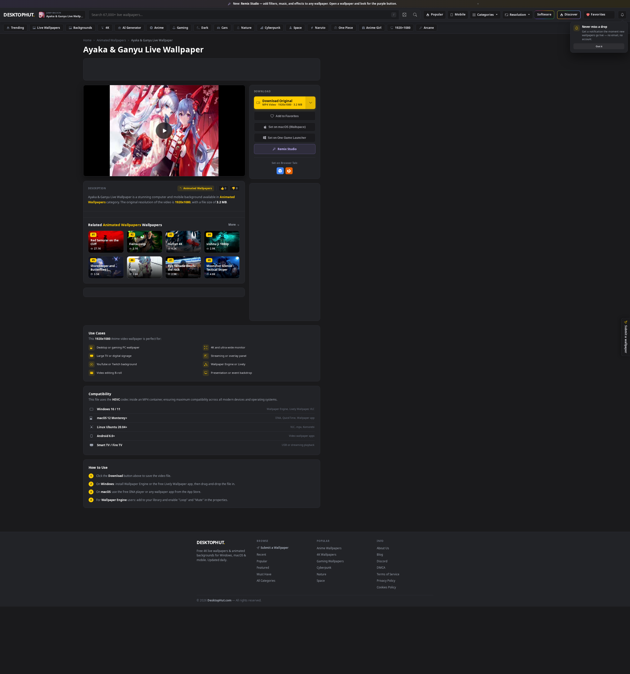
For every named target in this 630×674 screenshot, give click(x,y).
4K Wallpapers (326, 554)
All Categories (266, 580)
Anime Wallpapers (329, 548)
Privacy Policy (386, 580)
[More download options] (310, 102)
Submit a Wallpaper (274, 547)
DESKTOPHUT (211, 542)
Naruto (320, 28)
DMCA (381, 567)
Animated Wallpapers (111, 40)
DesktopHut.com (219, 600)
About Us (383, 548)
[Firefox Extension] (289, 170)
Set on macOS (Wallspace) (287, 126)
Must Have (264, 574)
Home (87, 40)
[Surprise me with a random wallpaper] (404, 14)
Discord (382, 561)
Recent (261, 554)
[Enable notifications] (622, 15)
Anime (159, 28)
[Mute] (212, 172)
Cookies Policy (386, 587)
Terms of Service (388, 574)
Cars (224, 28)
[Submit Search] (415, 14)
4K (107, 28)
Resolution (518, 15)
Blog (380, 554)
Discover (571, 15)
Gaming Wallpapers (330, 561)
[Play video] (164, 130)
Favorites (600, 15)
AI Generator (132, 28)
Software (544, 15)
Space (298, 28)
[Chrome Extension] (280, 170)
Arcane (429, 28)
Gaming (182, 28)
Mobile (460, 15)
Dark (204, 28)
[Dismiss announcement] (478, 4)
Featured (263, 567)
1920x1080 (182, 202)
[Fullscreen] (239, 172)
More (232, 224)
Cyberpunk (272, 28)
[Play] (89, 172)
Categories (485, 15)
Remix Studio (287, 149)
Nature (246, 28)
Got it (599, 46)
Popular (437, 15)
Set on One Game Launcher (287, 137)
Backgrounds (82, 28)
